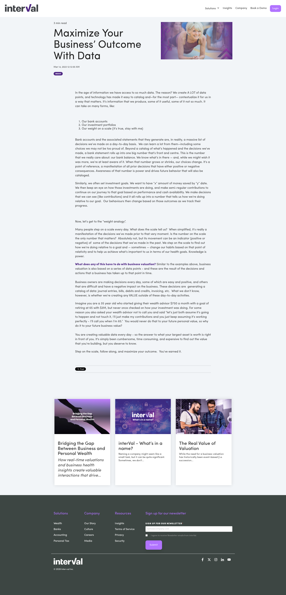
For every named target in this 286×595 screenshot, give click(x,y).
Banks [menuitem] (57, 529)
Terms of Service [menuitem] (125, 529)
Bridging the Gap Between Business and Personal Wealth (81, 448)
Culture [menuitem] (88, 529)
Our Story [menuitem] (90, 523)
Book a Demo (258, 8)
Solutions (210, 8)
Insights (227, 8)
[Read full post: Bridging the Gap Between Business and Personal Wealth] (82, 416)
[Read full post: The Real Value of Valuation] (204, 416)
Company (241, 8)
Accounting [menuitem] (60, 535)
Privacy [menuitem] (119, 535)
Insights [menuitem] (119, 523)
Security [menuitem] (119, 541)
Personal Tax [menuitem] (61, 541)
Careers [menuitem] (89, 535)
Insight (58, 74)
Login (275, 8)
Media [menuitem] (88, 541)
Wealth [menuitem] (58, 523)
